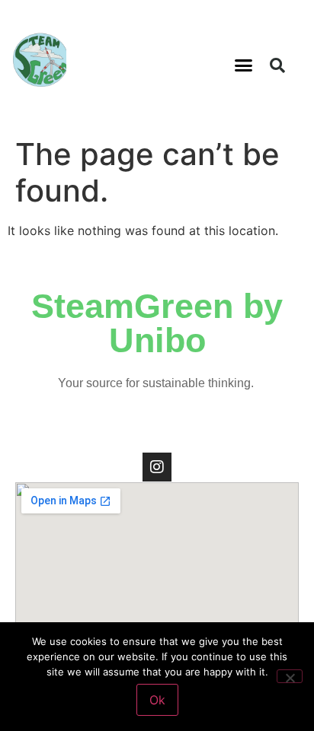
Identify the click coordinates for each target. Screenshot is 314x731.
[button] (243, 65)
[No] (290, 676)
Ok (157, 699)
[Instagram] (157, 467)
